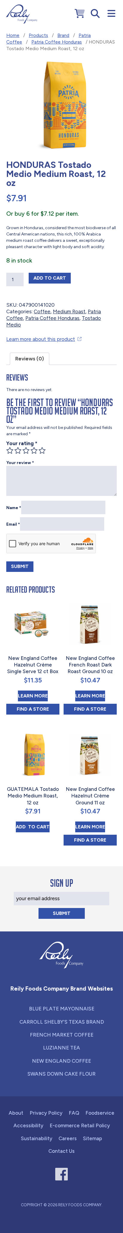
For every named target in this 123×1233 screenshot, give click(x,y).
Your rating (21, 443)
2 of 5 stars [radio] (17, 450)
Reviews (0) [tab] (29, 359)
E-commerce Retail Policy (80, 1125)
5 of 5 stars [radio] (42, 450)
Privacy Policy (46, 1113)
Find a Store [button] (38, 709)
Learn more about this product (40, 339)
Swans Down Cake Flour (61, 1074)
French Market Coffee (61, 1035)
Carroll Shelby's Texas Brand (61, 1022)
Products (38, 35)
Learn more (33, 696)
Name (13, 507)
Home (12, 35)
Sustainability (36, 1138)
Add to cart (52, 278)
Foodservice (99, 1113)
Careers (68, 1138)
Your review (20, 462)
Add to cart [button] (33, 827)
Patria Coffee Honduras (56, 42)
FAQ (74, 1113)
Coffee (42, 311)
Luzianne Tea (61, 1048)
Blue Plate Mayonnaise (61, 1009)
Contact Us (61, 1151)
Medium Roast (69, 311)
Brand (63, 35)
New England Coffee (61, 1061)
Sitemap (92, 1138)
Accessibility (28, 1125)
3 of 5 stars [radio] (26, 450)
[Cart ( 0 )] (80, 13)
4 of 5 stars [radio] (34, 450)
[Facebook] (61, 1174)
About (16, 1113)
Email (13, 524)
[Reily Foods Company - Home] (21, 14)
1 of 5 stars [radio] (9, 450)
